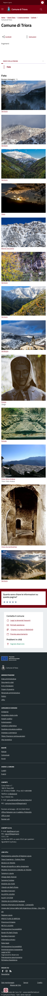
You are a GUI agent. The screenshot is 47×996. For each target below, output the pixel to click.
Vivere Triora (11, 17)
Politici (3, 696)
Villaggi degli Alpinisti (9, 876)
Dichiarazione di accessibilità (11, 929)
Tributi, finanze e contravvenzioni (13, 736)
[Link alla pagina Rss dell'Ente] (10, 971)
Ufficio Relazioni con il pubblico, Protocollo (16, 812)
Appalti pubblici (6, 718)
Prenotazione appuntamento (11, 957)
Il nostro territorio (23, 17)
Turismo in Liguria (7, 873)
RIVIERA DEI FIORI (8, 883)
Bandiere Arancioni (8, 890)
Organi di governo (7, 689)
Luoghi (3, 770)
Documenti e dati (7, 682)
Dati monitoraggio (7, 982)
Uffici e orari (5, 815)
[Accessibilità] (6, 990)
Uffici (3, 699)
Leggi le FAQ (5, 952)
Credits (39, 982)
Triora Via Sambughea (9, 546)
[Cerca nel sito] (40, 9)
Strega (3, 402)
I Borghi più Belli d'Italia (9, 887)
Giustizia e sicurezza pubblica (11, 729)
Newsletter (5, 974)
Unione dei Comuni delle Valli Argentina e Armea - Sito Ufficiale (23, 910)
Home (3, 17)
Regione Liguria (7, 2)
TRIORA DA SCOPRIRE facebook (13, 901)
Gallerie (33, 17)
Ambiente (4, 711)
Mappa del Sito (15, 985)
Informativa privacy (8, 939)
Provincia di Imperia (8, 922)
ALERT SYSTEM (7, 897)
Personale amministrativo (10, 692)
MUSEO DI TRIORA (8, 863)
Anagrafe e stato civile (9, 715)
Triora (3, 214)
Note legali (5, 943)
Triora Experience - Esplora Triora (13, 859)
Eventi (3, 774)
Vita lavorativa (6, 739)
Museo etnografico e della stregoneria (15, 866)
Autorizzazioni (6, 722)
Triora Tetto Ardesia (8, 479)
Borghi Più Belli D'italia (9, 932)
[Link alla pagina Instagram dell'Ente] (6, 971)
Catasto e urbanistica (9, 725)
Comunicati (5, 755)
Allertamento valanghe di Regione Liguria (16, 856)
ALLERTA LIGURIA (8, 894)
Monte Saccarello (7, 248)
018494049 (12, 793)
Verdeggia (4, 351)
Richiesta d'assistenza (9, 960)
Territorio (4, 111)
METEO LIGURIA (7, 925)
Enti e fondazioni (7, 685)
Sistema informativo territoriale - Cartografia (17, 904)
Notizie (3, 751)
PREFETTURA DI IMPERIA (10, 918)
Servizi (25, 982)
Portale (4, 441)
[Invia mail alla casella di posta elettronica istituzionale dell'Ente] (19, 800)
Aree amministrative (8, 679)
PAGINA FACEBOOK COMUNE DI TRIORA (16, 869)
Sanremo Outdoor (7, 880)
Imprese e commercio (9, 732)
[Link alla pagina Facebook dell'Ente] (2, 971)
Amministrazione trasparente (12, 949)
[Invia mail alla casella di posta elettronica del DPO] (13, 831)
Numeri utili (5, 819)
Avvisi (3, 758)
